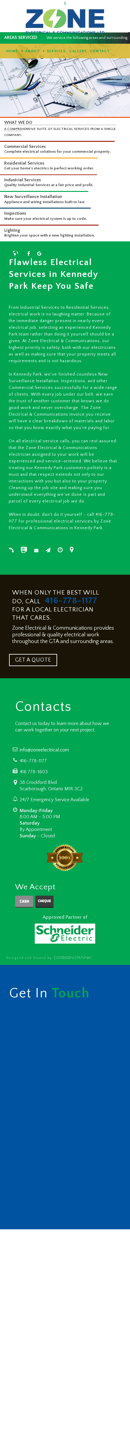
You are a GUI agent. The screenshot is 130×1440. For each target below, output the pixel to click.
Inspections (15, 213)
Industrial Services (22, 180)
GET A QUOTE (33, 660)
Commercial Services (25, 147)
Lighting (12, 230)
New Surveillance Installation (33, 197)
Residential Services (24, 163)
